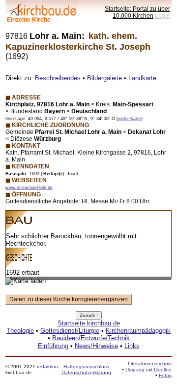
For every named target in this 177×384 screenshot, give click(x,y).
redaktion (47, 366)
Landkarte (142, 78)
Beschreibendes (58, 78)
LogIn (162, 15)
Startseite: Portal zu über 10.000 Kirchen (137, 12)
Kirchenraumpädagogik (138, 330)
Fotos (165, 375)
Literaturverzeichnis (150, 363)
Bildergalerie (104, 78)
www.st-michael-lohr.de (29, 187)
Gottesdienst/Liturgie (69, 330)
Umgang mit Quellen (148, 369)
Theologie (20, 330)
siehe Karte (129, 118)
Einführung (53, 346)
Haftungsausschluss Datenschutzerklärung (86, 369)
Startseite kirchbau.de (89, 323)
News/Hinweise (96, 346)
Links (132, 346)
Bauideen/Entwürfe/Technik (91, 338)
